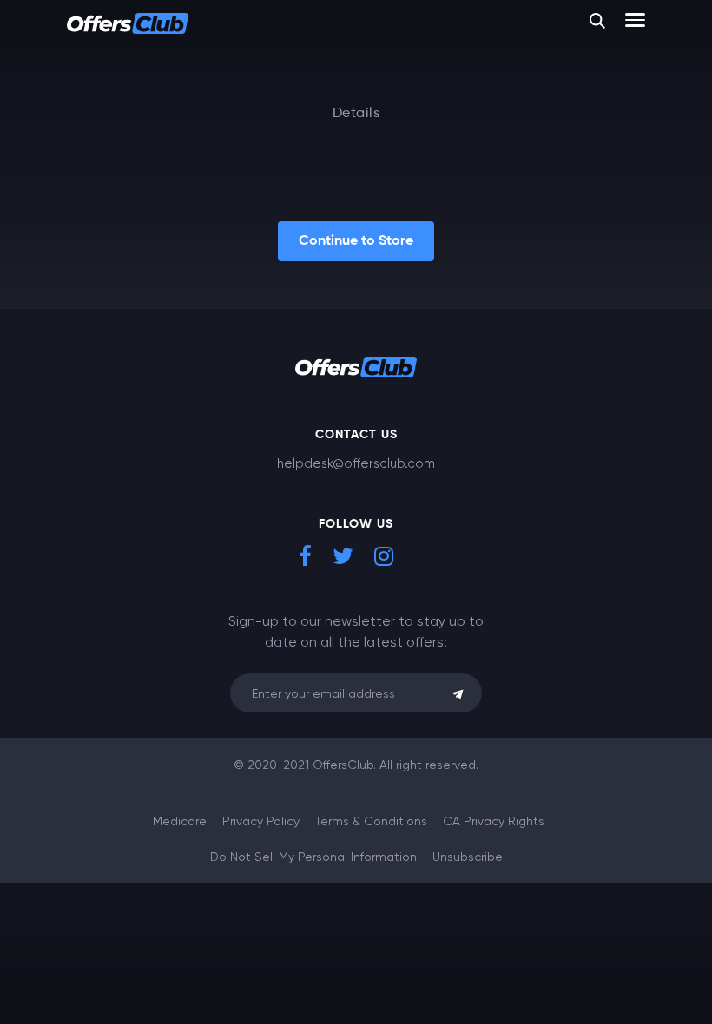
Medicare (180, 821)
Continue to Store (356, 241)
